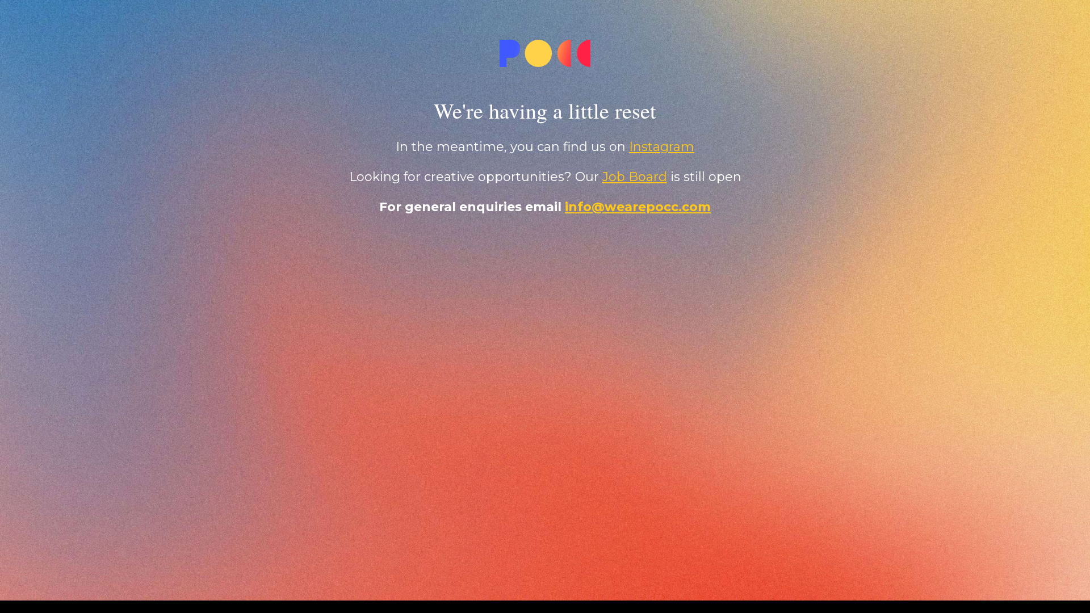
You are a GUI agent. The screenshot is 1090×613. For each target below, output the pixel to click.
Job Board (634, 176)
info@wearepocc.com (638, 207)
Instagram (661, 146)
